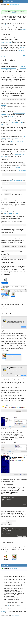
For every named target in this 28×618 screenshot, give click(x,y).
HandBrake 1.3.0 (11, 6)
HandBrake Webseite (6, 25)
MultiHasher (4, 124)
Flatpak (3, 211)
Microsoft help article (12, 116)
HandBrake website (7, 213)
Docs (2, 6)
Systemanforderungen (6, 42)
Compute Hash (15, 122)
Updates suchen (13, 568)
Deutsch (5, 6)
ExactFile (21, 122)
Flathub (16, 213)
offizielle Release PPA (21, 170)
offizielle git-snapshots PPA (16, 180)
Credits (17, 615)
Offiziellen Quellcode (15, 167)
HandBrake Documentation (9, 1)
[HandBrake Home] (1, 1)
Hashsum (3, 105)
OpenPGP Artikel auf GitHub (16, 141)
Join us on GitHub (4, 611)
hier (8, 605)
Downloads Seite (21, 50)
